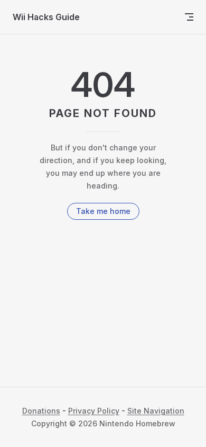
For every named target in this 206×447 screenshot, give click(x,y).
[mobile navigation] (189, 17)
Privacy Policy (93, 410)
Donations (41, 410)
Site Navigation (155, 410)
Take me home (103, 211)
